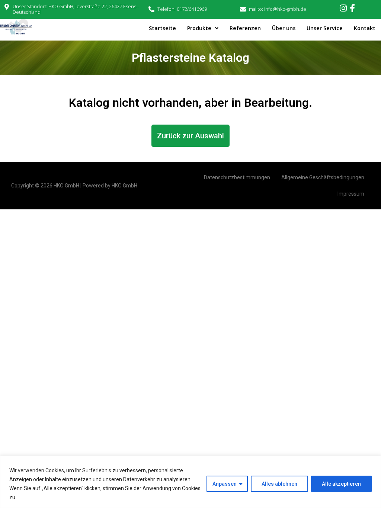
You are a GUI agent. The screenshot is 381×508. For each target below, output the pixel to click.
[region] (190, 482)
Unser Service (325, 28)
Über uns (283, 28)
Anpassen (224, 484)
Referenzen (245, 28)
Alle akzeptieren (341, 484)
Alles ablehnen (279, 484)
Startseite (162, 28)
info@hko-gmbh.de (285, 9)
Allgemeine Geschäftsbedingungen (322, 177)
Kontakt (364, 28)
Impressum (350, 194)
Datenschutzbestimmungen (237, 177)
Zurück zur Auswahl (190, 135)
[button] (203, 28)
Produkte (199, 28)
